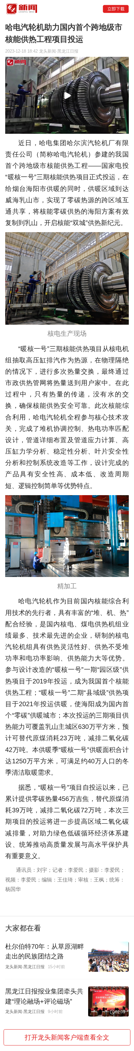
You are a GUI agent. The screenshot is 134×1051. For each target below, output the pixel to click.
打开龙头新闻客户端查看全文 (67, 1037)
